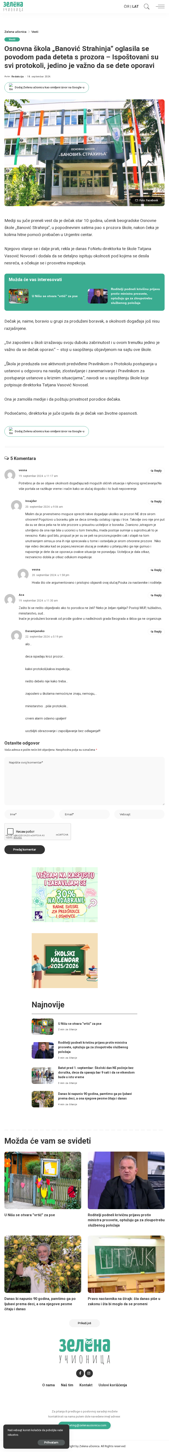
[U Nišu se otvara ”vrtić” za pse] (45, 296)
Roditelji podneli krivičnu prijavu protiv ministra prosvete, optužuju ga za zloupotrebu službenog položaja (93, 1047)
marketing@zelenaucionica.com (85, 1425)
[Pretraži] (145, 6)
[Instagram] (89, 1373)
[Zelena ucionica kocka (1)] (65, 894)
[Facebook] (80, 1373)
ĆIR (126, 6)
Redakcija (17, 76)
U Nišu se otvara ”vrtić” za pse (79, 1023)
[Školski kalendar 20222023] (65, 960)
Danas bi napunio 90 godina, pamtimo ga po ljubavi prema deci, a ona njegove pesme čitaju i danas (40, 1304)
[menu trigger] (159, 6)
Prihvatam (51, 1442)
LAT (135, 6)
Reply (158, 470)
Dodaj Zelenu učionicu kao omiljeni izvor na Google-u (49, 87)
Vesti (12, 39)
